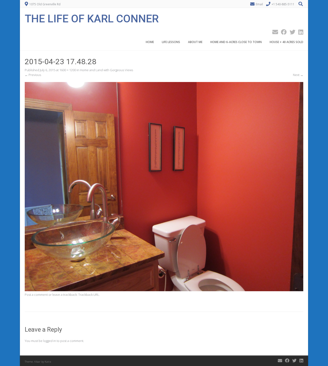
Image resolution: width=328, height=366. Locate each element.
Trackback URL (88, 294)
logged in (49, 341)
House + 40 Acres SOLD (286, 42)
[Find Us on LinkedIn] (299, 32)
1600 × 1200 (67, 70)
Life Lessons (171, 42)
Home (150, 42)
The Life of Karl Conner (92, 18)
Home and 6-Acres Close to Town (236, 42)
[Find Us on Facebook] (282, 32)
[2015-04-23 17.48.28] (164, 290)
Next (298, 75)
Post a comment (36, 294)
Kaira (48, 361)
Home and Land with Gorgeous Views (106, 70)
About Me (195, 42)
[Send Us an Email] (273, 32)
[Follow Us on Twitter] (291, 32)
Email (259, 4)
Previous (33, 75)
